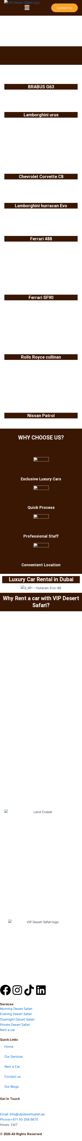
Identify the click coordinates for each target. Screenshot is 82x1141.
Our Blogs (11, 1087)
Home (8, 1047)
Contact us (12, 1077)
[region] (41, 36)
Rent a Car (12, 1067)
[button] (27, 7)
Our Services (13, 1057)
